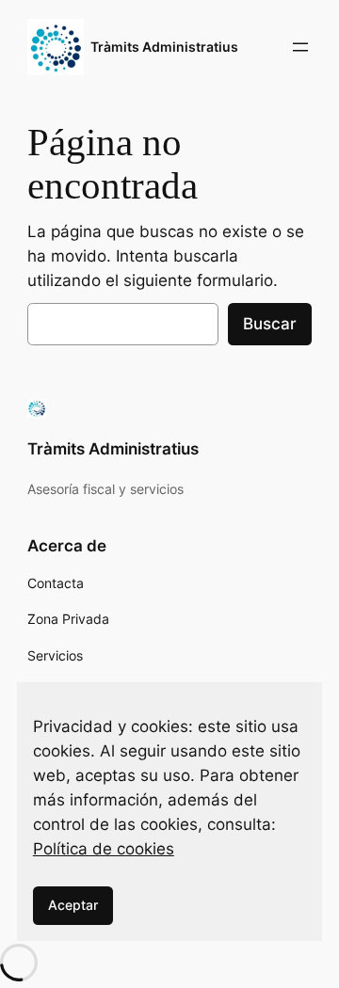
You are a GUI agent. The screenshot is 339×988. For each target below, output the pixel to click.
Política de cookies (103, 848)
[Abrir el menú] (300, 47)
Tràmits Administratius (164, 47)
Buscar (270, 323)
